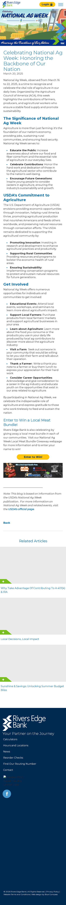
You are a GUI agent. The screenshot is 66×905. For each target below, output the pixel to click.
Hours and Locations (15, 745)
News (6, 751)
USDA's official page (21, 509)
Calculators (10, 739)
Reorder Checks (13, 757)
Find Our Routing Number (19, 763)
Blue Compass (51, 894)
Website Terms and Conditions (17, 894)
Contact (8, 770)
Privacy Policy (52, 891)
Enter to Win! (33, 456)
